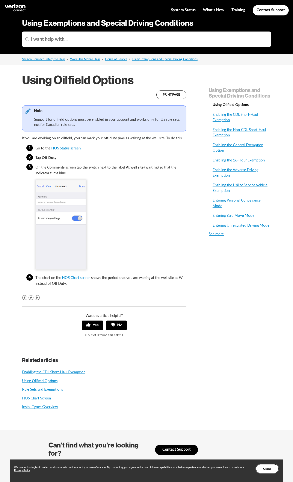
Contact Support (271, 10)
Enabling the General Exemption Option (238, 147)
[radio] (92, 325)
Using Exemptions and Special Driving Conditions (165, 59)
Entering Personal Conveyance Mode (237, 203)
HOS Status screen (66, 148)
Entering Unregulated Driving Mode (241, 225)
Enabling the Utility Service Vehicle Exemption (240, 188)
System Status (183, 10)
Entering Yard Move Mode (233, 215)
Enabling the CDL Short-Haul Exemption (53, 372)
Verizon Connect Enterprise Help (43, 59)
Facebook (24, 297)
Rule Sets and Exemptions (42, 389)
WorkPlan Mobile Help (85, 59)
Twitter (31, 297)
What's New (213, 10)
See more (216, 234)
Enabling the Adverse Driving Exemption (235, 172)
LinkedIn (37, 297)
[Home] (15, 11)
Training (238, 10)
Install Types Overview (40, 407)
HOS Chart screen (76, 278)
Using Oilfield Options (39, 381)
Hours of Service (116, 59)
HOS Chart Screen (36, 398)
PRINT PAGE (171, 94)
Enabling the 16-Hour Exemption (239, 160)
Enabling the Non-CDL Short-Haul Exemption (239, 132)
